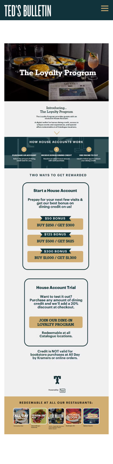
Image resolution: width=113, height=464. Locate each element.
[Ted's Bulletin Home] (30, 10)
